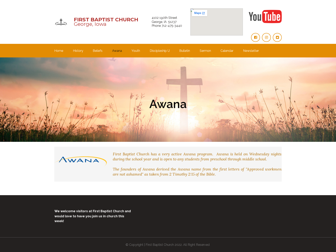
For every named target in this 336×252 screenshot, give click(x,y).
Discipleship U (160, 51)
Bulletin (184, 51)
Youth (135, 51)
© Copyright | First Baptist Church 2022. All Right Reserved (168, 245)
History (78, 51)
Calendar (226, 51)
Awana (117, 51)
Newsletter (251, 51)
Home (58, 51)
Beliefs (97, 51)
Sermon (205, 51)
